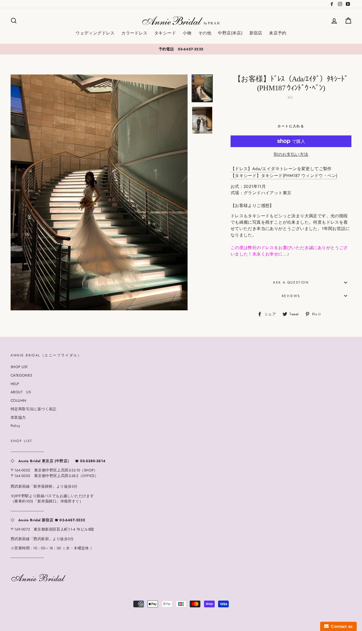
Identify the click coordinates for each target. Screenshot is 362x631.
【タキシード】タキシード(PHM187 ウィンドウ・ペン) (284, 176)
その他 (204, 33)
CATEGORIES (21, 375)
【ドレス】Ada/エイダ (253, 169)
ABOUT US (21, 392)
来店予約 (277, 33)
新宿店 (255, 33)
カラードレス (134, 33)
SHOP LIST (19, 366)
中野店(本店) (230, 33)
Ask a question (291, 282)
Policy (15, 425)
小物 (187, 33)
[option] (181, 49)
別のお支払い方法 (290, 154)
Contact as (341, 626)
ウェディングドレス (95, 33)
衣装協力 (18, 417)
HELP (15, 383)
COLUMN (18, 400)
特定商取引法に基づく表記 (33, 409)
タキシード (165, 33)
